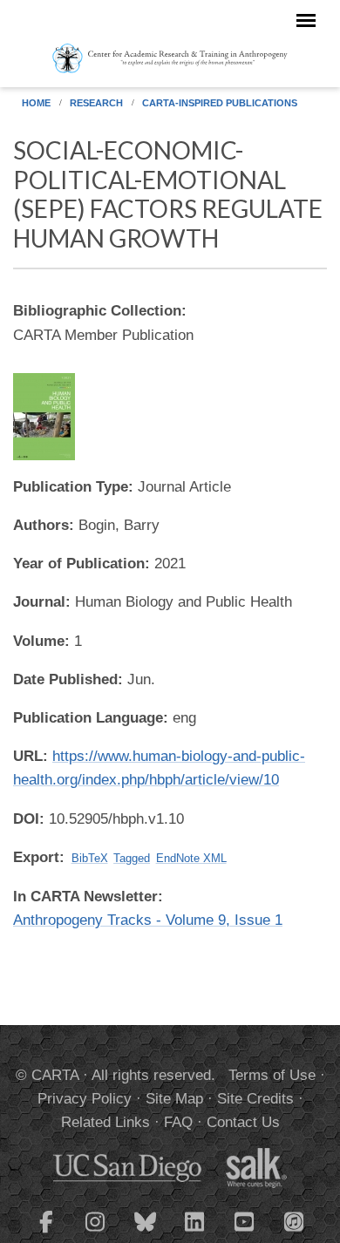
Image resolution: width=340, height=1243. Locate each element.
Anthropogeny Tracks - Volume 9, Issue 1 (147, 920)
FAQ (178, 1122)
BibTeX (89, 858)
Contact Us (243, 1122)
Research (96, 103)
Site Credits (255, 1098)
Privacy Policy (84, 1098)
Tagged (131, 858)
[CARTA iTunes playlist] (294, 1220)
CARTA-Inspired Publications (219, 103)
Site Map (174, 1098)
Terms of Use (272, 1075)
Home (36, 103)
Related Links (105, 1122)
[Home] (170, 57)
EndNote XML (191, 858)
